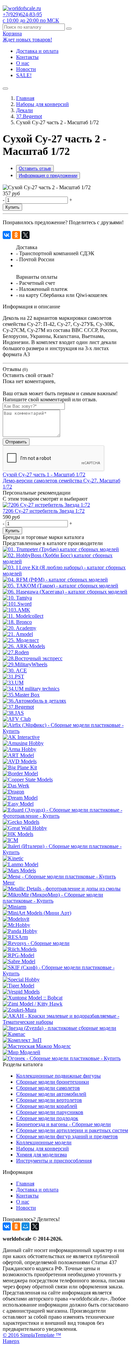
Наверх (11, 1341)
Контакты (27, 57)
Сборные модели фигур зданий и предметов (67, 1136)
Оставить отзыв (35, 168)
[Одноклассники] (16, 235)
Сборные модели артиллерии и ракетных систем (72, 1130)
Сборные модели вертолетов (49, 1100)
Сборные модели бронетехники (52, 1082)
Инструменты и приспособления (54, 1161)
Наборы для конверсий (42, 104)
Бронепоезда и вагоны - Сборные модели (63, 1124)
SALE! (24, 75)
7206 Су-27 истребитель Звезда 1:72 (44, 511)
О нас (22, 63)
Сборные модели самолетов (48, 1088)
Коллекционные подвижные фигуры (58, 1076)
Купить (12, 207)
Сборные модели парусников (49, 1112)
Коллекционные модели (44, 1142)
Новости (26, 69)
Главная (25, 98)
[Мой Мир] (25, 1226)
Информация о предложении (48, 175)
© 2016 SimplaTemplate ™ (32, 1335)
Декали (24, 110)
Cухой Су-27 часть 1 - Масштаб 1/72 (44, 474)
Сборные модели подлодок (47, 1118)
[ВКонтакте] (7, 235)
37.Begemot (29, 116)
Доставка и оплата (37, 51)
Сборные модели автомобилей (51, 1094)
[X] (25, 235)
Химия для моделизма (41, 1154)
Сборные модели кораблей (46, 1106)
